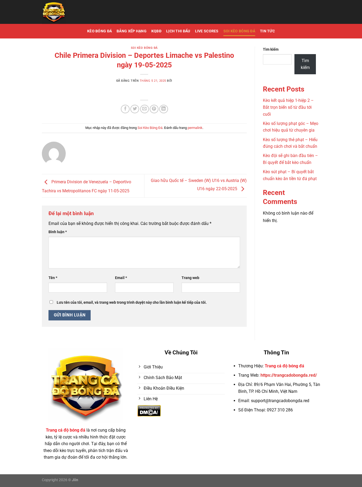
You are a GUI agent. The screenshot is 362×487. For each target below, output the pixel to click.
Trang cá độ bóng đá (284, 365)
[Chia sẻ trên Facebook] (125, 109)
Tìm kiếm (271, 49)
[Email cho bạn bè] (144, 109)
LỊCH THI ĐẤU (178, 31)
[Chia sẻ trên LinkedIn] (163, 109)
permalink (195, 128)
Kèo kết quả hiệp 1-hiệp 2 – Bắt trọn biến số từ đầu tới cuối (288, 107)
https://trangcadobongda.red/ (289, 375)
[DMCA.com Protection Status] (149, 410)
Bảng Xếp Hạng (132, 31)
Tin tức (267, 31)
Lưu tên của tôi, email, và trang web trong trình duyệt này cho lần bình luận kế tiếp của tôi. (132, 302)
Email (121, 278)
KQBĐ (156, 31)
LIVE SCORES (207, 31)
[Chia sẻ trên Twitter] (134, 109)
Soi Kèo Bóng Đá (239, 31)
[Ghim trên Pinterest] (154, 109)
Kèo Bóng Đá (99, 31)
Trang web (190, 278)
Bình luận (57, 232)
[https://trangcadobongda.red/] (79, 12)
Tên (52, 278)
